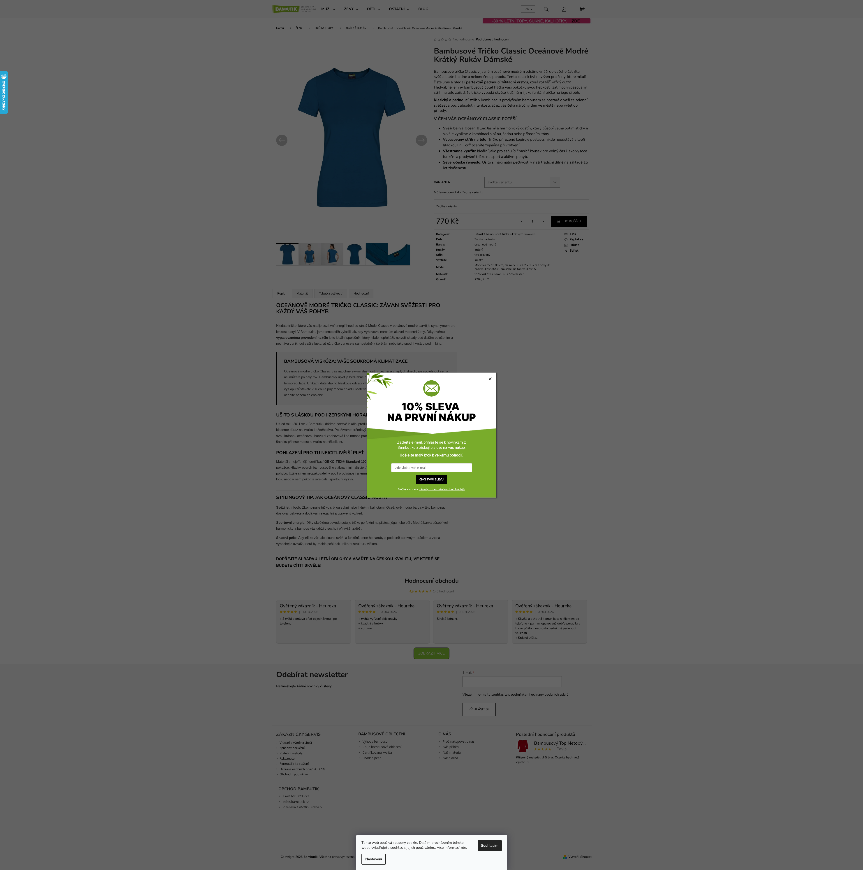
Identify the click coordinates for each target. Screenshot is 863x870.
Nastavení (373, 859)
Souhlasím (489, 845)
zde (463, 847)
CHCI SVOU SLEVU (431, 479)
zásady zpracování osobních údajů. (442, 489)
